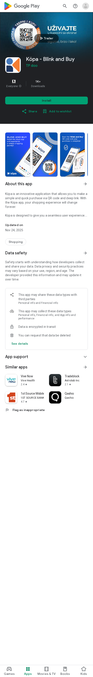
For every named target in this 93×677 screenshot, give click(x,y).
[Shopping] (15, 242)
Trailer (46, 38)
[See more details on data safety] (20, 343)
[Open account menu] (85, 6)
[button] (20, 86)
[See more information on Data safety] (85, 253)
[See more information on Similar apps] (85, 367)
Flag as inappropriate (25, 410)
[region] (46, 83)
